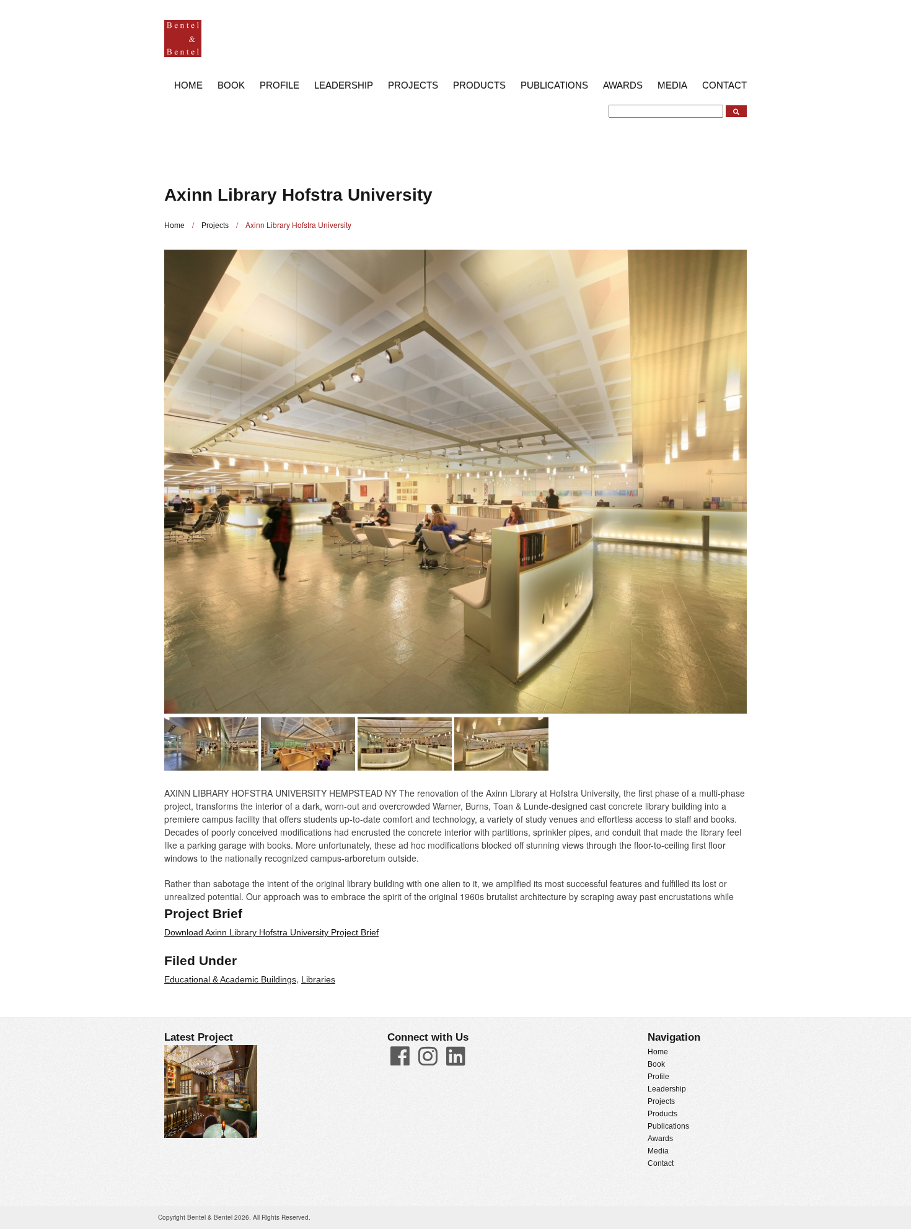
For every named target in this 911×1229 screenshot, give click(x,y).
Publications (554, 85)
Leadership (343, 85)
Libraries (318, 979)
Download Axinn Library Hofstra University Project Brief (271, 932)
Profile (279, 85)
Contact (724, 85)
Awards (623, 85)
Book (231, 85)
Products (479, 85)
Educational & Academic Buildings (230, 979)
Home (188, 85)
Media (672, 85)
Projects (413, 85)
